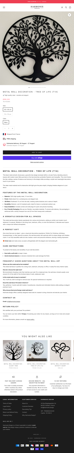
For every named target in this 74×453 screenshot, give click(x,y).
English (36, 434)
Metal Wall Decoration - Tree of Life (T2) (37, 364)
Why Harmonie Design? (29, 415)
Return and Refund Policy (10, 412)
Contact (24, 412)
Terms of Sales (7, 403)
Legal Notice (6, 406)
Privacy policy (7, 409)
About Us (25, 403)
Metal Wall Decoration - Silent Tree (13, 364)
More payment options (37, 162)
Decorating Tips (27, 409)
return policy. (31, 319)
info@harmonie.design (13, 301)
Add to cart (37, 152)
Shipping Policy (7, 415)
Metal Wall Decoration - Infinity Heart (60, 364)
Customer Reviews (27, 406)
